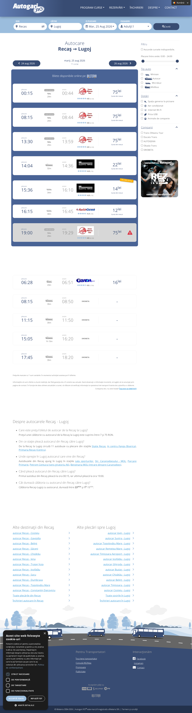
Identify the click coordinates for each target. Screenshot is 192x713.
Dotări (145, 96)
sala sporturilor (84, 461)
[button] (25, 705)
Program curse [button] (91, 7)
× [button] (45, 633)
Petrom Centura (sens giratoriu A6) (49, 464)
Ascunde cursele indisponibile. (159, 49)
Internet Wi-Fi (154, 109)
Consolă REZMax (83, 662)
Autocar (156, 78)
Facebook (141, 658)
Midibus (155, 87)
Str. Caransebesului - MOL (110, 461)
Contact (171, 7)
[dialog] (25, 670)
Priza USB (152, 114)
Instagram (138, 663)
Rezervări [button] (116, 7)
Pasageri (125, 21)
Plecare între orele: (156, 56)
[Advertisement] (74, 260)
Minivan (155, 74)
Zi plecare (91, 21)
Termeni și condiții (130, 709)
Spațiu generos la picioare (160, 101)
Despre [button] (153, 7)
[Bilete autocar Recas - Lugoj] (91, 76)
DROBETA (148, 149)
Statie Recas (99, 446)
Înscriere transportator (86, 658)
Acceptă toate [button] (16, 698)
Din (18, 21)
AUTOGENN (149, 141)
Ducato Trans (150, 137)
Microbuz (156, 82)
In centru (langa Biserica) (121, 446)
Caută (167, 26)
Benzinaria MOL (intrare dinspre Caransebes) (95, 464)
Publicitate (81, 671)
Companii (147, 127)
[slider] (142, 61)
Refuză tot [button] (36, 698)
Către (54, 21)
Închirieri (136, 7)
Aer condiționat (155, 105)
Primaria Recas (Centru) (32, 450)
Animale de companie (158, 118)
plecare (24, 89)
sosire (64, 89)
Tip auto (146, 69)
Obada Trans (150, 145)
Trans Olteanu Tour (153, 132)
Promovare (81, 667)
